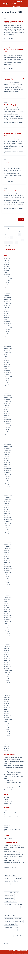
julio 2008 (6, 699)
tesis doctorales (18, 935)
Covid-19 (17, 881)
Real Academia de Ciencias (10, 930)
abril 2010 (6, 656)
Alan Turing (7, 875)
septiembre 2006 (8, 744)
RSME (19, 930)
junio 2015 (6, 529)
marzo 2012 (7, 609)
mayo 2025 (6, 287)
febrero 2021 (7, 391)
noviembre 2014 (8, 544)
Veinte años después (9, 780)
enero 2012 (7, 613)
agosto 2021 (7, 379)
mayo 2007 (6, 728)
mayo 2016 (6, 507)
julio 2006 (6, 748)
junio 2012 (6, 603)
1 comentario (10, 68)
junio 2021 (6, 383)
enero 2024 (7, 319)
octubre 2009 (7, 668)
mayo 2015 (6, 532)
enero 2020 (7, 417)
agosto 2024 (7, 305)
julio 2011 (6, 625)
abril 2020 (6, 411)
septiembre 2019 (8, 425)
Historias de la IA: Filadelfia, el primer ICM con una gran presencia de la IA (13, 758)
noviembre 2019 (8, 421)
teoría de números (9, 935)
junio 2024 (6, 309)
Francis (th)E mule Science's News (12, 823)
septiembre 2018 (8, 450)
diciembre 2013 (7, 566)
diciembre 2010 (7, 640)
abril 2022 (6, 362)
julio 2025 (6, 283)
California (6, 162)
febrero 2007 (7, 734)
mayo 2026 (6, 264)
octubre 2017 (7, 472)
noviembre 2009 (8, 666)
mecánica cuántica (9, 918)
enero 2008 (7, 711)
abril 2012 (6, 607)
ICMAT (18, 907)
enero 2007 (7, 736)
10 (19, 234)
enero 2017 (7, 491)
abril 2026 (6, 266)
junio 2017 (6, 481)
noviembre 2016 (8, 495)
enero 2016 (7, 515)
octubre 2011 (7, 619)
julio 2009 (6, 674)
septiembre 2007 (8, 719)
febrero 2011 (7, 636)
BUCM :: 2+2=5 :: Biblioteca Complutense (14, 817)
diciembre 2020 (7, 395)
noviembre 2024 (8, 299)
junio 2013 (6, 579)
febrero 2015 (7, 538)
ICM (15, 904)
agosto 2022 (7, 354)
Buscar (21, 219)
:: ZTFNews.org (7, 810)
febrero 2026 (7, 270)
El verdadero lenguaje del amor (13, 105)
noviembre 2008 (8, 691)
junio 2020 (6, 407)
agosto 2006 (7, 746)
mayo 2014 (6, 556)
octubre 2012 (7, 595)
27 (8, 243)
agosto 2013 (7, 574)
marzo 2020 (7, 413)
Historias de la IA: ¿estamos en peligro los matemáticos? (13, 786)
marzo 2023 (7, 340)
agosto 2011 (7, 623)
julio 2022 (6, 356)
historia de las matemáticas (10, 901)
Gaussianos (7, 825)
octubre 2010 (7, 644)
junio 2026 (6, 262)
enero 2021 (7, 393)
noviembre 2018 (8, 446)
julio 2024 (6, 307)
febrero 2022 (7, 366)
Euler (6, 892)
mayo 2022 (6, 360)
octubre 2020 (7, 399)
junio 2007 (6, 725)
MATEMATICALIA (8, 803)
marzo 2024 (7, 315)
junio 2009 (6, 676)
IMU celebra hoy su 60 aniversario (13, 191)
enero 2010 (7, 662)
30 (16, 243)
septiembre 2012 (8, 597)
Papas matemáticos (9, 790)
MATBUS (6, 827)
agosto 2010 (7, 648)
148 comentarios (10, 124)
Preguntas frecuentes (22, 950)
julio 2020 (6, 405)
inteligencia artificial (13, 910)
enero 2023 (7, 344)
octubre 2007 (7, 717)
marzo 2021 (7, 389)
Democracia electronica (9, 821)
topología (7, 938)
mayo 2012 (6, 605)
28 (11, 243)
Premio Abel (16, 927)
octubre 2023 (7, 325)
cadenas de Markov (9, 881)
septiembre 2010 (8, 646)
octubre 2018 (7, 448)
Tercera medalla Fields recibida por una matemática (13, 768)
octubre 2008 (7, 693)
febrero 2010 (7, 660)
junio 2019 (6, 432)
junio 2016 (6, 505)
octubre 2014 (7, 546)
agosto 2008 (7, 697)
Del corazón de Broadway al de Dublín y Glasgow (13, 777)
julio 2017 (6, 479)
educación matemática (9, 889)
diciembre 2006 (7, 738)
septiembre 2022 (8, 352)
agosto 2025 (7, 281)
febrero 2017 (7, 489)
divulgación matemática (10, 887)
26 (5, 243)
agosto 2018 (7, 452)
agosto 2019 (7, 427)
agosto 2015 (7, 525)
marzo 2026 (7, 268)
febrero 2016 (7, 513)
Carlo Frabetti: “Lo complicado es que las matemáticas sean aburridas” (14, 847)
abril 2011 (6, 632)
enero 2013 (7, 589)
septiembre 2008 (8, 695)
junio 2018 (6, 456)
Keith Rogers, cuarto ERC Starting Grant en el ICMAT (14, 78)
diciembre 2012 (7, 591)
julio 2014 (6, 552)
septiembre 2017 (8, 474)
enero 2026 (7, 272)
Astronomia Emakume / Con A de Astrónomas (13, 21)
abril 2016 (6, 509)
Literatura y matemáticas (10, 912)
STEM (6, 933)
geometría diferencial (9, 898)
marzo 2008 (7, 707)
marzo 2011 (7, 634)
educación (19, 887)
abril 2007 (6, 730)
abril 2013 (6, 583)
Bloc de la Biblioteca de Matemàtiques (13, 813)
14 (11, 237)
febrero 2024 (7, 317)
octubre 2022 (7, 350)
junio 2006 (6, 750)
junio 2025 (6, 285)
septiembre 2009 (8, 670)
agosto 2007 (7, 721)
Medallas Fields (8, 921)
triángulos (13, 938)
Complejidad (7, 819)
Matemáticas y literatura (10, 915)
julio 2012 (6, 601)
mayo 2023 (6, 336)
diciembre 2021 (7, 370)
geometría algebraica (9, 895)
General (5, 18)
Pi (16, 924)
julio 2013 (6, 576)
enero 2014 (7, 564)
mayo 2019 (6, 434)
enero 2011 (7, 638)
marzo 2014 (7, 560)
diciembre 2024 (7, 297)
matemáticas (20, 912)
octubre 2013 (7, 570)
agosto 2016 (7, 501)
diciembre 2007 (7, 713)
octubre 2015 (7, 521)
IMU (6, 910)
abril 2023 (6, 338)
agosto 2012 (7, 599)
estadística (19, 889)
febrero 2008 (7, 709)
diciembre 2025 (7, 274)
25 (22, 240)
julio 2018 (6, 454)
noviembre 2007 (8, 715)
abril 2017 (6, 485)
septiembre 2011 (8, 621)
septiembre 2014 (8, 548)
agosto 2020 (7, 403)
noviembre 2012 (8, 593)
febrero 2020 (7, 415)
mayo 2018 (6, 458)
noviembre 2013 (8, 568)
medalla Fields (18, 918)
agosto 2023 (7, 330)
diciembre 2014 (7, 542)
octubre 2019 (7, 423)
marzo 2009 (7, 683)
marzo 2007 (7, 732)
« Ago (5, 245)
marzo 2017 (7, 487)
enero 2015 (7, 540)
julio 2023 (6, 332)
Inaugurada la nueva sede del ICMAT (12, 134)
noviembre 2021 (8, 372)
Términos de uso (12, 950)
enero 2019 (7, 442)
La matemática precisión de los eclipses (13, 765)
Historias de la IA (8, 904)
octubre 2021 (7, 374)
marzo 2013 (7, 585)
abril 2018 (6, 460)
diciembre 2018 (7, 444)
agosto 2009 (7, 672)
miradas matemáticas (18, 921)
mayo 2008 (6, 703)
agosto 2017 (7, 476)
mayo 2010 (6, 654)
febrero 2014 (7, 562)
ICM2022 (7, 907)
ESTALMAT (6, 799)
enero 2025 (7, 295)
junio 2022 (6, 358)
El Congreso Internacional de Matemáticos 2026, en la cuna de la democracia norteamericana (12, 772)
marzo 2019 (7, 438)
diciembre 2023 (7, 321)
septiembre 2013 (8, 572)
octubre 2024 (7, 301)
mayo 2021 (6, 385)
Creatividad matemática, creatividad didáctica (13, 783)
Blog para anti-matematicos (11, 815)
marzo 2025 (7, 291)
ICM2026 (13, 907)
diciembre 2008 (7, 689)
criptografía (7, 884)
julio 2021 (6, 381)
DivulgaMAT (7, 797)
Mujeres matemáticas (9, 924)
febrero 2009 (7, 685)
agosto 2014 (7, 550)
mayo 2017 (6, 483)
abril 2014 (6, 558)
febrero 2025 (7, 293)
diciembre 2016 (7, 493)
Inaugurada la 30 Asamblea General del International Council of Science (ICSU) (14, 49)
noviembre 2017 (8, 470)
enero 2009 (7, 687)
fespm (10, 892)
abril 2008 (6, 705)
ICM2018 (20, 904)
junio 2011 (6, 627)
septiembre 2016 (8, 499)
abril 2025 (6, 289)
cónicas (13, 884)
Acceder (6, 943)
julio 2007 (6, 723)
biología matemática (16, 878)
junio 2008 (6, 701)
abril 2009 (6, 681)
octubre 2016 (7, 497)
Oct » (8, 245)
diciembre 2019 (7, 419)
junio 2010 (6, 652)
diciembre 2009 (7, 664)
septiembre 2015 (8, 523)
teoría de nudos (13, 933)
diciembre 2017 (7, 468)
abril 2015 (6, 534)
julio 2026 (6, 260)
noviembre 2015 (8, 519)
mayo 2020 (6, 409)
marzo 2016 (7, 511)
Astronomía (7, 878)
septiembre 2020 (8, 401)
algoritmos (14, 875)
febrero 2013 (7, 587)
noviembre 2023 (8, 323)
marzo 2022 (7, 364)
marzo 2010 (7, 658)
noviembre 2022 (8, 348)
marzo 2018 (7, 462)
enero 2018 (7, 466)
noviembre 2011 (8, 617)
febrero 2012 (7, 611)
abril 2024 (6, 313)
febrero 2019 (7, 440)
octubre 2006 (7, 742)
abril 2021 (6, 387)
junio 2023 (6, 334)
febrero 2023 (7, 342)
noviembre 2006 (8, 740)
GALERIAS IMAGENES (9, 838)
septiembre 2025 (8, 278)
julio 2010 (6, 650)
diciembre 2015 (7, 517)
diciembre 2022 (7, 346)
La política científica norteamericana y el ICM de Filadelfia (14, 762)
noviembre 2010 (8, 642)
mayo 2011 (6, 630)
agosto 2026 (7, 258)
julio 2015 (6, 527)
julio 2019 (6, 430)
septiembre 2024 (8, 303)
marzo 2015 (7, 536)
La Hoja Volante (8, 801)
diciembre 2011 (7, 615)
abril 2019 (6, 436)
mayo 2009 (6, 678)
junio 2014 (6, 554)
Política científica (8, 927)
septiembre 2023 (8, 327)
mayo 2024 (6, 311)
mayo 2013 (6, 581)
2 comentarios (10, 38)
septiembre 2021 (8, 376)
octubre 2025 (7, 276)
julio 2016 (6, 503)
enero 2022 (7, 368)
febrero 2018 (7, 464)
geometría (16, 892)
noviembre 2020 (8, 397)
